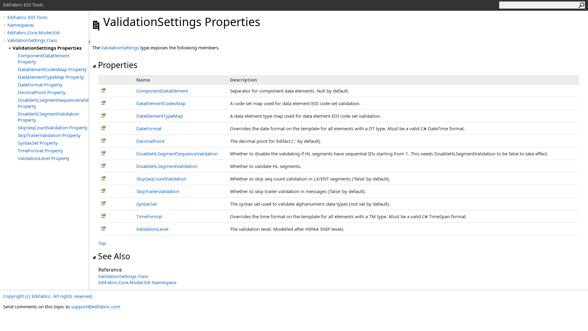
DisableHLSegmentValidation (167, 166)
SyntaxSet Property (38, 143)
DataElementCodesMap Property (52, 69)
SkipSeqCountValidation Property (53, 127)
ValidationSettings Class (32, 40)
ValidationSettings (120, 47)
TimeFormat (149, 216)
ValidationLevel (152, 229)
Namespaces (20, 25)
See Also (114, 256)
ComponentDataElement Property (44, 58)
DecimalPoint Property (42, 92)
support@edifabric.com (95, 306)
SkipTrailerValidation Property (49, 135)
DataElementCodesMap (161, 103)
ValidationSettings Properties (47, 48)
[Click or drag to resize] (90, 41)
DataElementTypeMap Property (51, 77)
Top (102, 243)
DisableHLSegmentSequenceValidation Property (53, 103)
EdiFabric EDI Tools (27, 17)
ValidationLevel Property (44, 158)
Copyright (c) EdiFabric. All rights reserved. (48, 296)
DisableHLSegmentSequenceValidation (177, 153)
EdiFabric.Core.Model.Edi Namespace (137, 282)
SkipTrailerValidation (157, 191)
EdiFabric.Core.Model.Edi (33, 32)
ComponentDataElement (162, 91)
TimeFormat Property (40, 150)
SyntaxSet (146, 204)
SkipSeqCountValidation (161, 179)
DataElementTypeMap (159, 116)
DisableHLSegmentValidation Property (48, 117)
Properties (118, 64)
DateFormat (148, 128)
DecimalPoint (150, 141)
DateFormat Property (40, 85)
